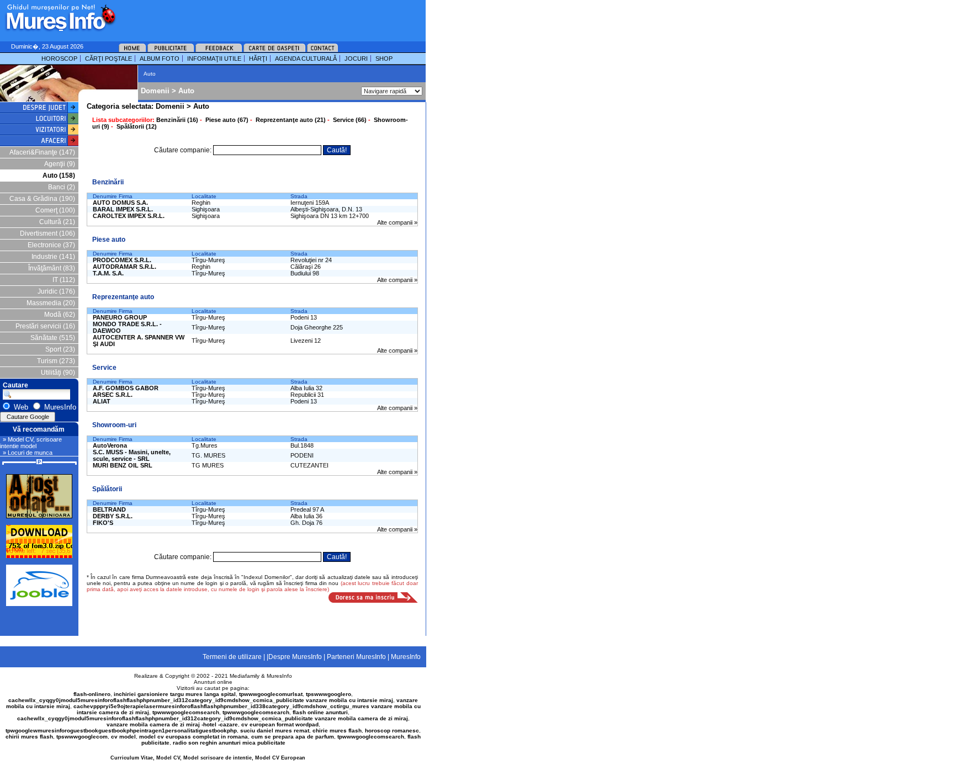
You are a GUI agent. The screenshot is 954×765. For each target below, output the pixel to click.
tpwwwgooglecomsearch (185, 712)
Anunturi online (213, 682)
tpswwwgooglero (328, 694)
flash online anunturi (320, 712)
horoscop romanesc (392, 730)
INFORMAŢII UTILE (214, 58)
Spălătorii (107, 489)
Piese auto (108, 239)
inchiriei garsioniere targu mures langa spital (175, 694)
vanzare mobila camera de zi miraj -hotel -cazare (172, 724)
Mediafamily (244, 676)
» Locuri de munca (27, 452)
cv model (123, 737)
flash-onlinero (91, 694)
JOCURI (356, 58)
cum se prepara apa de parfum (292, 737)
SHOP (384, 58)
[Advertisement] (256, 16)
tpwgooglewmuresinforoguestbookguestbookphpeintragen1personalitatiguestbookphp (121, 730)
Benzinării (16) (177, 119)
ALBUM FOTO (159, 58)
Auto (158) (59, 175)
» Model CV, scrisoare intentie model (31, 442)
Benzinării (108, 182)
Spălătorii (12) (136, 126)
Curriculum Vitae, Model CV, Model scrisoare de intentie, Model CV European (207, 758)
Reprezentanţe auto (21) (291, 119)
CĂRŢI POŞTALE (108, 58)
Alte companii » (397, 222)
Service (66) (350, 119)
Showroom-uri (114, 425)
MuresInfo (279, 676)
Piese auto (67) (226, 119)
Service (104, 367)
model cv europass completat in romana (193, 737)
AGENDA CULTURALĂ (306, 58)
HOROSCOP (59, 58)
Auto (186, 91)
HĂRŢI (258, 58)
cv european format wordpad (280, 724)
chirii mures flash (29, 737)
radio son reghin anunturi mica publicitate (229, 743)
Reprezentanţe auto (123, 297)
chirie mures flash (337, 730)
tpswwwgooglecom (82, 737)
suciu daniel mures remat (274, 730)
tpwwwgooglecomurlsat (271, 694)
